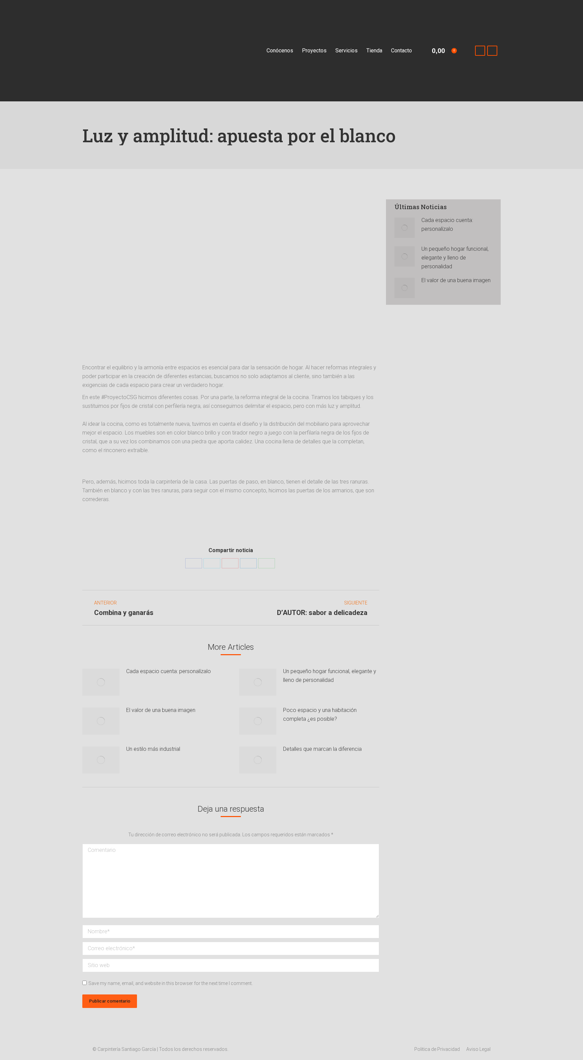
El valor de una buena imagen (160, 710)
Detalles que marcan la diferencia (322, 749)
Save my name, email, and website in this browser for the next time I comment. (170, 983)
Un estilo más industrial (153, 749)
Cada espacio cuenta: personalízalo (168, 671)
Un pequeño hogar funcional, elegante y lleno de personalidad (329, 675)
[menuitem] (279, 50)
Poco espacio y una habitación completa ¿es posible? (320, 714)
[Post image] (100, 682)
